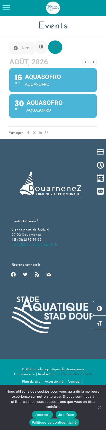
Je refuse (66, 415)
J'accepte (42, 415)
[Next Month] (93, 62)
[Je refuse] (99, 407)
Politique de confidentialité (54, 422)
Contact (74, 381)
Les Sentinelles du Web (74, 374)
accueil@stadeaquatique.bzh (34, 244)
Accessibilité (54, 381)
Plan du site (31, 381)
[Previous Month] (85, 62)
